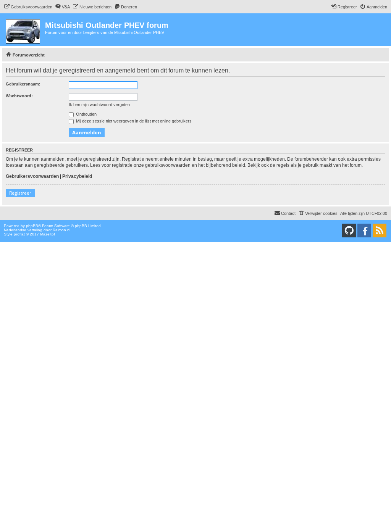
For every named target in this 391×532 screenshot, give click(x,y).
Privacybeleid (77, 176)
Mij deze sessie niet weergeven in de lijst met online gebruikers (133, 121)
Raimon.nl (61, 230)
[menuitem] (28, 6)
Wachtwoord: (19, 96)
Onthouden (86, 114)
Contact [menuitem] (288, 213)
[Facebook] (364, 230)
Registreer (20, 193)
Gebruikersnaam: (23, 84)
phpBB (32, 226)
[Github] (349, 230)
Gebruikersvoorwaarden (32, 176)
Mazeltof (47, 234)
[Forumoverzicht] (23, 29)
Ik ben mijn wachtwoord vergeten (99, 104)
